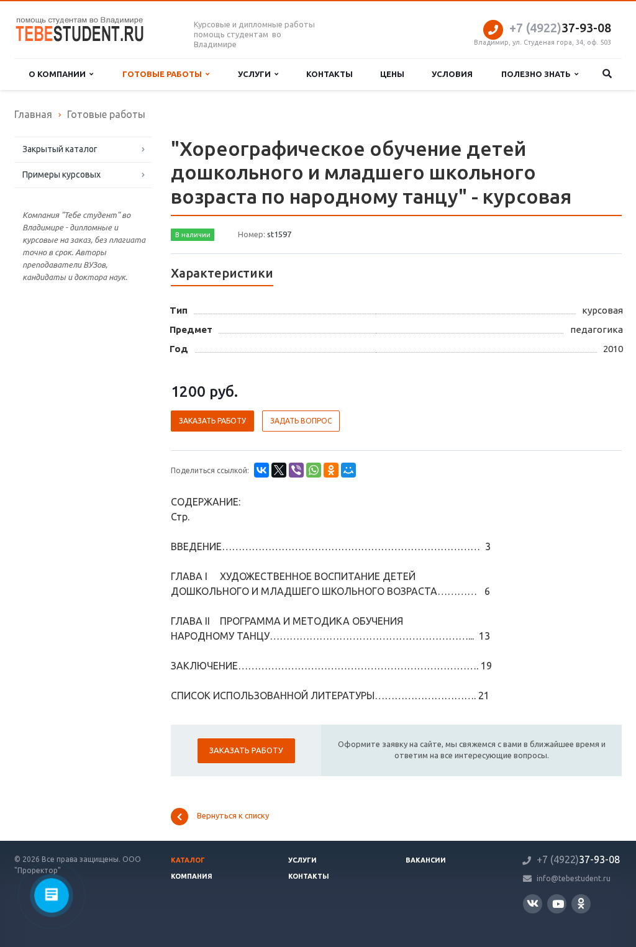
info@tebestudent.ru (574, 878)
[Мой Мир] (348, 470)
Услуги (256, 74)
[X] (278, 470)
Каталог (188, 860)
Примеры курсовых (61, 174)
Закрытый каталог (60, 149)
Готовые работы (164, 74)
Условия (452, 74)
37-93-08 (560, 27)
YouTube (556, 903)
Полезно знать (538, 74)
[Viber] (296, 470)
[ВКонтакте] (261, 470)
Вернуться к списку (233, 816)
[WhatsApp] (313, 470)
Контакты (329, 74)
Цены (392, 74)
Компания (191, 876)
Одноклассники (581, 903)
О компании (59, 74)
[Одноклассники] (331, 470)
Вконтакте (532, 903)
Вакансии (426, 860)
